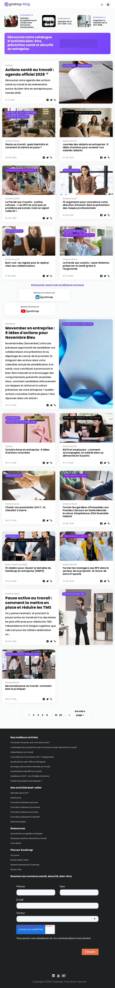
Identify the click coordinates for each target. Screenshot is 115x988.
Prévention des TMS (75, 231)
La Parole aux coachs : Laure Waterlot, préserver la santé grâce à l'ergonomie (86, 266)
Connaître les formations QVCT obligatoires (32, 757)
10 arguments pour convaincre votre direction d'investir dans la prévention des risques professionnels (86, 205)
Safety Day (15, 797)
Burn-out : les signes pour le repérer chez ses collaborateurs (27, 264)
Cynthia (9, 65)
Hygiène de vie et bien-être (21, 113)
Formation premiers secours (24, 802)
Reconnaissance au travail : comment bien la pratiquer (28, 687)
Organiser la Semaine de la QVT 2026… (100, 22)
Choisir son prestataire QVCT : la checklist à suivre (25, 509)
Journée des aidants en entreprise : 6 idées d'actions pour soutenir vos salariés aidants (85, 147)
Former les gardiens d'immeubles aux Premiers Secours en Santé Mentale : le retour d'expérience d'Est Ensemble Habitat (86, 512)
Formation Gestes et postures (25, 807)
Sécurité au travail (17, 117)
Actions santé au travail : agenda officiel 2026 (29, 72)
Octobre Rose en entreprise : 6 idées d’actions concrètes (27, 451)
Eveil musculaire (18, 821)
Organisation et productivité (22, 654)
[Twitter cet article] (51, 100)
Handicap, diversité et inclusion (82, 113)
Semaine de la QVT (19, 793)
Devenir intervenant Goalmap (24, 864)
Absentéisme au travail (21, 752)
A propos (14, 855)
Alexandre (10, 323)
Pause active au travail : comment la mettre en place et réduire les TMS (28, 602)
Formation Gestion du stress (24, 812)
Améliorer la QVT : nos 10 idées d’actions (29, 776)
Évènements (26, 15)
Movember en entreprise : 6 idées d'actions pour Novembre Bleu (30, 332)
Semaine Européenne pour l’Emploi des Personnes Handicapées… (28, 22)
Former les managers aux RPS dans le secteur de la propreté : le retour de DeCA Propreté (86, 571)
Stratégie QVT (71, 170)
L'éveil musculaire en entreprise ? (26, 781)
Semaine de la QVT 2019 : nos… (65, 22)
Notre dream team (19, 860)
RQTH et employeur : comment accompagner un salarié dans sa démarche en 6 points (83, 452)
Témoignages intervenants (21, 170)
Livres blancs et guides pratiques (26, 833)
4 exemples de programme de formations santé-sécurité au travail (43, 747)
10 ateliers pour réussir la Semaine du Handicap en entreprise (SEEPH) (28, 569)
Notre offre (16, 869)
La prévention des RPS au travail (25, 771)
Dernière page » (80, 713)
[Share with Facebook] (47, 100)
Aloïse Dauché (70, 140)
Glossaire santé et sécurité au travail (28, 838)
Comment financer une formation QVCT (30, 742)
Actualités (69, 66)
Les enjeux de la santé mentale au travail (30, 766)
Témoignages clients (75, 475)
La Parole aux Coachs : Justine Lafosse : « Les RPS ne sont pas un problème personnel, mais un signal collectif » (27, 206)
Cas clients (15, 843)
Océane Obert (12, 140)
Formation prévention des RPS (25, 817)
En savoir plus (79, 43)
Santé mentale (14, 231)
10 (56, 715)
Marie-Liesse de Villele (16, 564)
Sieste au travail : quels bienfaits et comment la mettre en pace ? (26, 146)
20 (60, 715)
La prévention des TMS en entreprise (28, 761)
